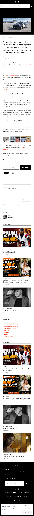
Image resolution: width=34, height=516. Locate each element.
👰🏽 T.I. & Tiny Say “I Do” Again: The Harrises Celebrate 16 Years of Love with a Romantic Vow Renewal (16, 281)
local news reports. (16, 155)
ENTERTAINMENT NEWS (11, 327)
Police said (5, 121)
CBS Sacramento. (8, 89)
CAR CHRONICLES (9, 323)
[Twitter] (15, 489)
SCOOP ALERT (7, 279)
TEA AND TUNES (7, 38)
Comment (25, 200)
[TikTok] (18, 2)
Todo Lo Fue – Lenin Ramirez (10, 311)
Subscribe (25, 167)
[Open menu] (17, 12)
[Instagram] (15, 2)
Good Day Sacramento (11, 75)
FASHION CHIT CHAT (10, 328)
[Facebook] (13, 2)
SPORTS (5, 249)
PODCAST (7, 330)
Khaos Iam (10, 217)
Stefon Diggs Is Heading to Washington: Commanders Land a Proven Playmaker (16, 252)
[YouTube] (21, 2)
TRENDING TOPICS (9, 338)
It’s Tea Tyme (6, 254)
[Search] (32, 6)
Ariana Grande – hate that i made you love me (13, 456)
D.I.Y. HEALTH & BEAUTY (11, 325)
